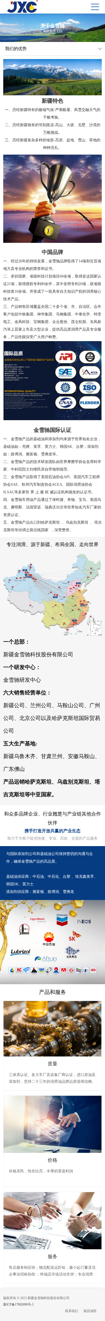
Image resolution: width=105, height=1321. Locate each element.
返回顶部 (89, 1311)
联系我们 (71, 1311)
